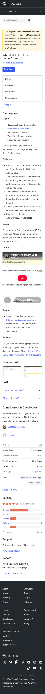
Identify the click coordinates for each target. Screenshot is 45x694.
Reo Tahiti (13, 656)
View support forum (11, 551)
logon (31, 483)
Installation (10, 91)
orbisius (11, 435)
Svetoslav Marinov (14, 62)
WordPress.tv (9, 623)
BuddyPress (9, 645)
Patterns (28, 602)
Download (8, 69)
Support (8, 104)
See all (39, 532)
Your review (7, 532)
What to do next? (10, 398)
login (40, 478)
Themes (27, 593)
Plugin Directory (9, 11)
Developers (7, 619)
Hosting (6, 597)
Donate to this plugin (12, 573)
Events (27, 614)
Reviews (9, 85)
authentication (25, 478)
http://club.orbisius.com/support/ (21, 320)
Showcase (28, 589)
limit (34, 478)
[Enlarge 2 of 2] (39, 369)
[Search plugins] (29, 20)
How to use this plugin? (13, 390)
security (39, 483)
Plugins (27, 597)
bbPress (7, 640)
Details (8, 79)
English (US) (37, 472)
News (5, 593)
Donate (28, 619)
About (5, 589)
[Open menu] (41, 3)
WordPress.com (11, 631)
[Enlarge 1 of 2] (18, 369)
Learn (5, 610)
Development (11, 98)
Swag (27, 623)
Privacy (5, 602)
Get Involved (30, 610)
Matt (6, 636)
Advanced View (9, 490)
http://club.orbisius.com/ (19, 128)
